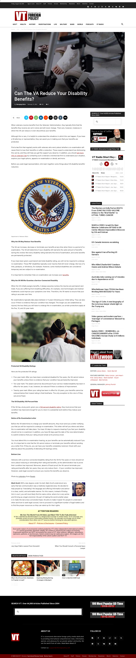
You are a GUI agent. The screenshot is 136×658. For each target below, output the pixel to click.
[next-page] (16, 584)
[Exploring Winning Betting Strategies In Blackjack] (48, 568)
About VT (38, 3)
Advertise (84, 3)
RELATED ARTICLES (19, 556)
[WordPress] (119, 6)
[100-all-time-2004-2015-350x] (107, 607)
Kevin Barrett (112, 371)
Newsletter (72, 3)
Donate (56, 3)
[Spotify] (109, 6)
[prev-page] (12, 584)
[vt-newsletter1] (106, 397)
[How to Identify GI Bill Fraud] (73, 568)
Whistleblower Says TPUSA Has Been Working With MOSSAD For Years (108, 290)
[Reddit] (98, 6)
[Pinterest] (31, 118)
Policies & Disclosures (45, 523)
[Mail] (95, 6)
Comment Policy (61, 523)
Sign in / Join (31, 3)
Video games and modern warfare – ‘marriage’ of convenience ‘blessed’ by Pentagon (108, 318)
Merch (78, 3)
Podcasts (90, 24)
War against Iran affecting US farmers (104, 253)
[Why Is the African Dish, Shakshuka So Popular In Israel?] (22, 568)
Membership (63, 3)
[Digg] (65, 118)
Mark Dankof (108, 378)
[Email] (51, 118)
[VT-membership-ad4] (107, 142)
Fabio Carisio (109, 375)
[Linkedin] (41, 118)
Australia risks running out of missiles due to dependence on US (108, 278)
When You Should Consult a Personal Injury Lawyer (70, 547)
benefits (66, 275)
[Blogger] (88, 6)
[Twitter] (112, 6)
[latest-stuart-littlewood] (106, 359)
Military (63, 24)
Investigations (44, 24)
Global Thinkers (97, 403)
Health (23, 24)
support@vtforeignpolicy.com (59, 648)
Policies (50, 3)
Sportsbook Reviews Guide (35, 656)
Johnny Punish (111, 384)
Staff (44, 3)
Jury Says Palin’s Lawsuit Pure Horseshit (25, 546)
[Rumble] (102, 6)
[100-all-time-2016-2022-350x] (107, 618)
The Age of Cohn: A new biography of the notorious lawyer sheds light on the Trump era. (108, 304)
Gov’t (15, 24)
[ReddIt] (46, 118)
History (32, 24)
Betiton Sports (48, 656)
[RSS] (105, 6)
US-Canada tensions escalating (105, 242)
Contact (91, 3)
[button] (122, 24)
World (80, 24)
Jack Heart (119, 375)
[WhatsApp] (36, 118)
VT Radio (100, 24)
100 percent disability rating (50, 407)
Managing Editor (21, 104)
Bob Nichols (103, 380)
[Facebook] (91, 6)
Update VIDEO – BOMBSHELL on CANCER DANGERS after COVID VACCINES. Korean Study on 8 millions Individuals (108, 334)
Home (13, 29)
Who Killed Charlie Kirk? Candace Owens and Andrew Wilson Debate (106, 265)
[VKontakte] (116, 6)
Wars (72, 24)
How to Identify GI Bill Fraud (71, 578)
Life (55, 24)
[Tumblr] (60, 118)
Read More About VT (69, 643)
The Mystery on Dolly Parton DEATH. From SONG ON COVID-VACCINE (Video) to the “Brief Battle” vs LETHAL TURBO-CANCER (107, 211)
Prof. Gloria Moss (96, 378)
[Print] (55, 118)
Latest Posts (96, 203)
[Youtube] (123, 6)
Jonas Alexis (101, 371)
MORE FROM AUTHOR (35, 556)
